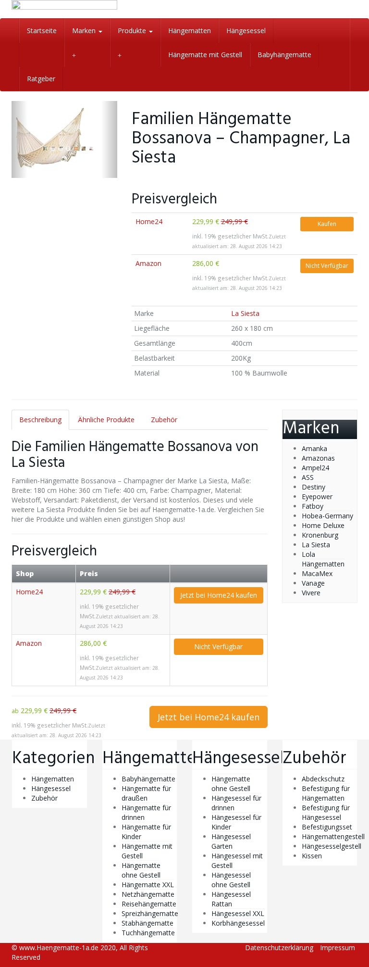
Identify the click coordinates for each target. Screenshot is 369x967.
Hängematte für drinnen (146, 812)
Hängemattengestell (333, 836)
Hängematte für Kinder (146, 831)
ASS (308, 477)
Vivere (311, 592)
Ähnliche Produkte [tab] (106, 419)
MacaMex (317, 573)
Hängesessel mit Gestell (237, 860)
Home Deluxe (323, 525)
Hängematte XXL (148, 884)
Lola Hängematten (323, 559)
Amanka (314, 448)
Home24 (148, 221)
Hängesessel (246, 30)
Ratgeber (41, 78)
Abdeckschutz (323, 778)
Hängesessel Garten (231, 841)
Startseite (42, 30)
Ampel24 (315, 467)
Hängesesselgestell (331, 846)
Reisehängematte (149, 903)
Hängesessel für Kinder (236, 822)
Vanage (313, 583)
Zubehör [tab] (164, 419)
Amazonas (318, 458)
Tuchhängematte (148, 932)
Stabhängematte (147, 923)
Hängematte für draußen (146, 793)
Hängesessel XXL (237, 913)
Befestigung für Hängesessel (326, 812)
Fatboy (312, 506)
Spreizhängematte (150, 913)
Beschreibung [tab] (40, 419)
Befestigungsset (327, 826)
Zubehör (44, 798)
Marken (85, 30)
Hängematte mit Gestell (205, 54)
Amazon (148, 263)
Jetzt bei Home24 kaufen (218, 595)
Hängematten (189, 30)
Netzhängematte (148, 894)
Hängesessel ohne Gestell (231, 879)
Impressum (337, 947)
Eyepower (317, 496)
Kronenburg (320, 535)
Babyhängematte (284, 54)
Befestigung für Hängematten (326, 793)
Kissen (312, 855)
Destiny (313, 486)
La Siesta (245, 313)
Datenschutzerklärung (279, 947)
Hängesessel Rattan (231, 899)
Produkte (133, 30)
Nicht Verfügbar (327, 266)
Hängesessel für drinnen (236, 802)
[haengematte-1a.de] (64, 9)
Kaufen (327, 224)
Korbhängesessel (238, 923)
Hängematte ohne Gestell (141, 870)
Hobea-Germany (327, 515)
